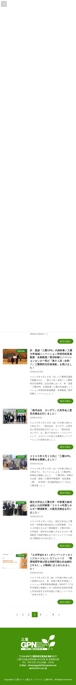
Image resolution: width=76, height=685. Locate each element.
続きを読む (65, 341)
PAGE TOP (70, 660)
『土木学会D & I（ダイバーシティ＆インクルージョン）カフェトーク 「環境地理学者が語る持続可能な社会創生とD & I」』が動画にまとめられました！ (51, 561)
